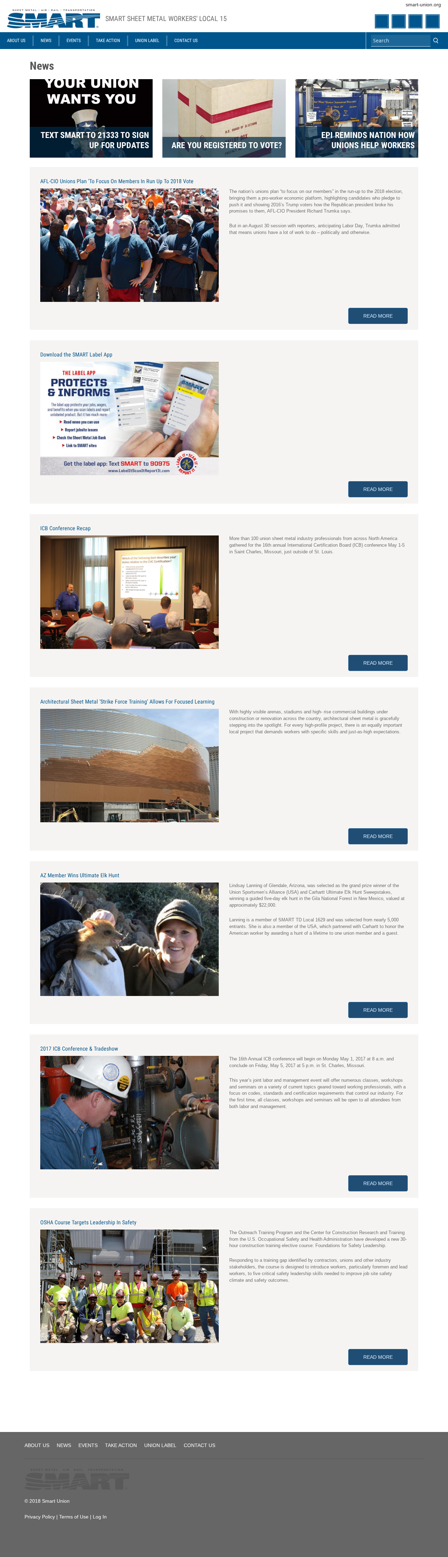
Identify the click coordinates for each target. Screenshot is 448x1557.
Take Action (108, 40)
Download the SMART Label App (76, 354)
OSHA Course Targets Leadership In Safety (88, 1222)
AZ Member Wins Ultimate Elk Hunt (79, 875)
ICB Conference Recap (65, 528)
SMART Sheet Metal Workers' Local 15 (166, 19)
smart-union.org (423, 4)
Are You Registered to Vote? (227, 145)
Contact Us (186, 40)
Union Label (147, 40)
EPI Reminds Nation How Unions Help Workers (368, 140)
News (46, 40)
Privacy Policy (39, 1517)
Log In (100, 1517)
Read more (385, 316)
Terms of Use (74, 1517)
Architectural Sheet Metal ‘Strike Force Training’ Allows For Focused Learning (127, 701)
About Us (16, 40)
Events (73, 40)
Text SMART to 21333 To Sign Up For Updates (95, 140)
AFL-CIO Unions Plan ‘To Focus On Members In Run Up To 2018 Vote (117, 181)
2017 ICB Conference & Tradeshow (79, 1048)
